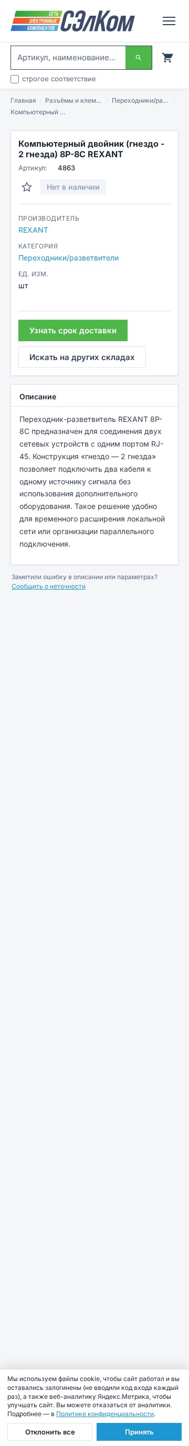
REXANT (33, 229)
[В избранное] (26, 187)
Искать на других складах (82, 357)
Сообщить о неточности (49, 586)
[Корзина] (167, 58)
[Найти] (138, 57)
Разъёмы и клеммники (74, 100)
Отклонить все (50, 1432)
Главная (23, 100)
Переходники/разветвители (141, 100)
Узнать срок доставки (73, 330)
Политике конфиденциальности (105, 1414)
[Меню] (169, 21)
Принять (139, 1432)
